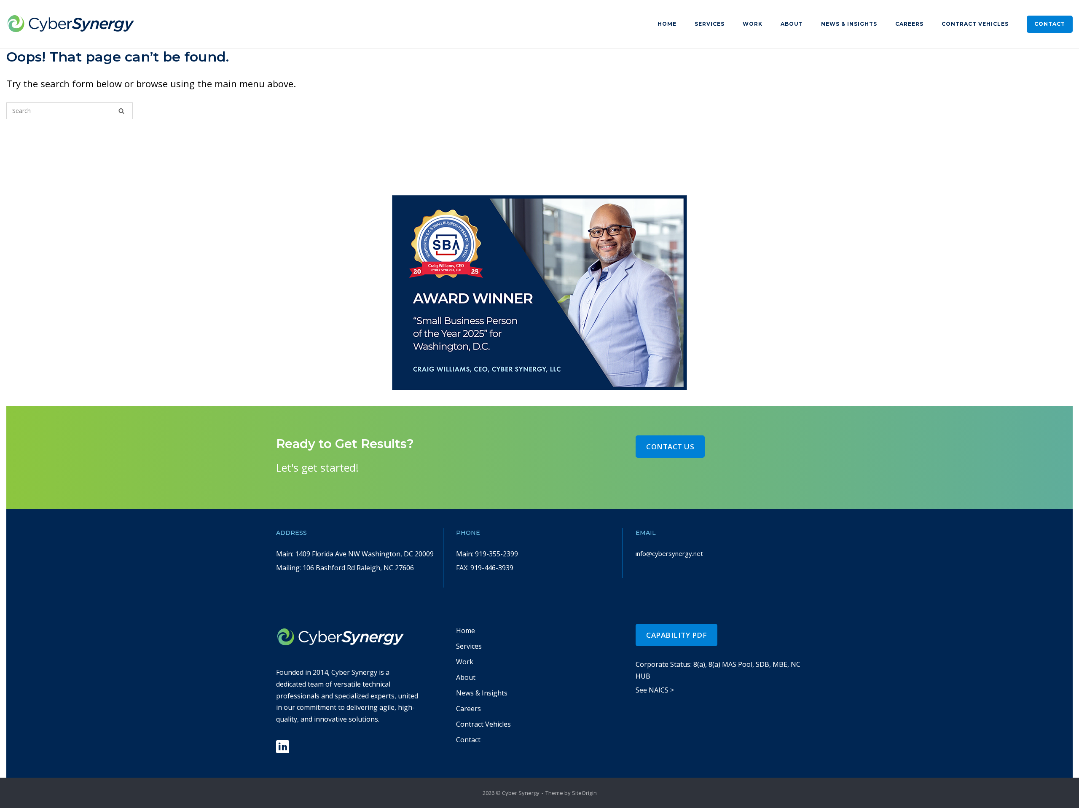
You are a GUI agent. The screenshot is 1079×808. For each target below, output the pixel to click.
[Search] (121, 110)
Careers (909, 24)
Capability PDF (676, 635)
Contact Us (670, 446)
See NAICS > (655, 690)
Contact (1049, 24)
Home (667, 24)
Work (752, 24)
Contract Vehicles (975, 24)
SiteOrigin (584, 793)
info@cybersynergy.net (669, 553)
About (792, 24)
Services (710, 24)
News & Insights (849, 24)
